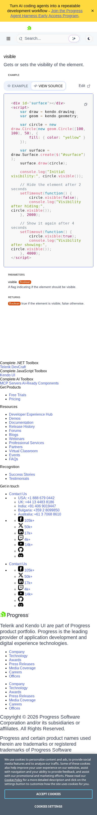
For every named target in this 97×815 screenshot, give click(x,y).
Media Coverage (22, 668)
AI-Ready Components (40, 383)
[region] (48, 784)
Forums (15, 431)
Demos (15, 418)
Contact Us (18, 494)
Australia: (39, 514)
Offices (14, 676)
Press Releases (22, 664)
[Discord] (20, 556)
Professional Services (26, 443)
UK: (36, 502)
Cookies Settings (48, 806)
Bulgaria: (39, 510)
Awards (15, 660)
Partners (16, 447)
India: (37, 506)
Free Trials (17, 395)
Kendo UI (7, 375)
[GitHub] (20, 551)
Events (14, 455)
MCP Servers (10, 383)
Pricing (14, 399)
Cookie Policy (13, 780)
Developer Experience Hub (31, 414)
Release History (22, 427)
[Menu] (9, 39)
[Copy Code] (85, 104)
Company (17, 652)
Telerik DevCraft (13, 367)
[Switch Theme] (88, 38)
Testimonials (19, 478)
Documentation (21, 422)
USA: (36, 498)
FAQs (13, 459)
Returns (14, 297)
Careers (15, 672)
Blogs (13, 435)
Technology (18, 656)
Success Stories (22, 474)
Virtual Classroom (23, 451)
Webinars (16, 439)
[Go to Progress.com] (14, 617)
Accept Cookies (48, 794)
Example (13, 75)
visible (10, 56)
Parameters (16, 274)
